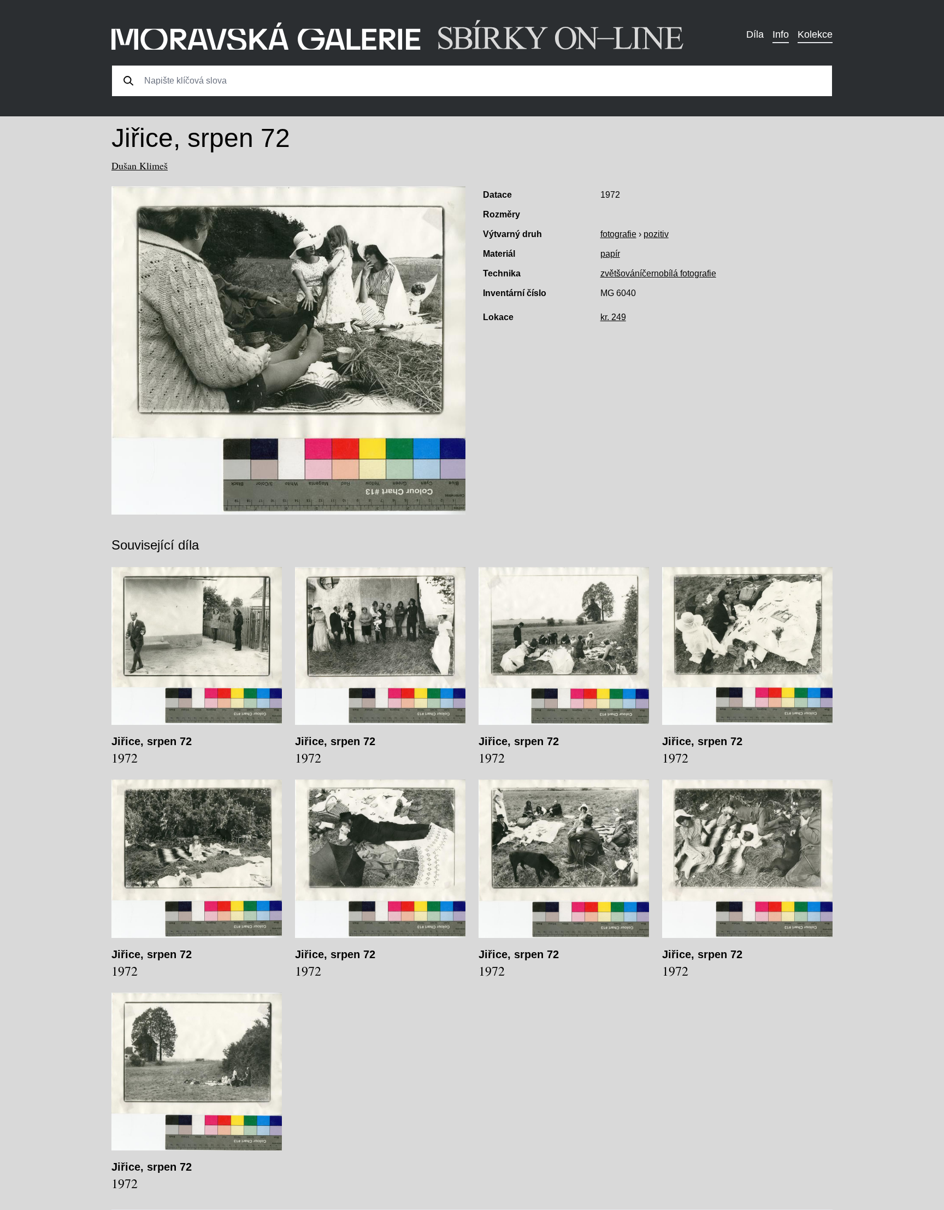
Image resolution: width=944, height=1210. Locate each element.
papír (610, 253)
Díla (755, 34)
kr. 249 (613, 317)
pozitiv (656, 234)
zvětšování (621, 273)
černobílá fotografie (679, 273)
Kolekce (815, 34)
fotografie (618, 234)
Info (780, 34)
